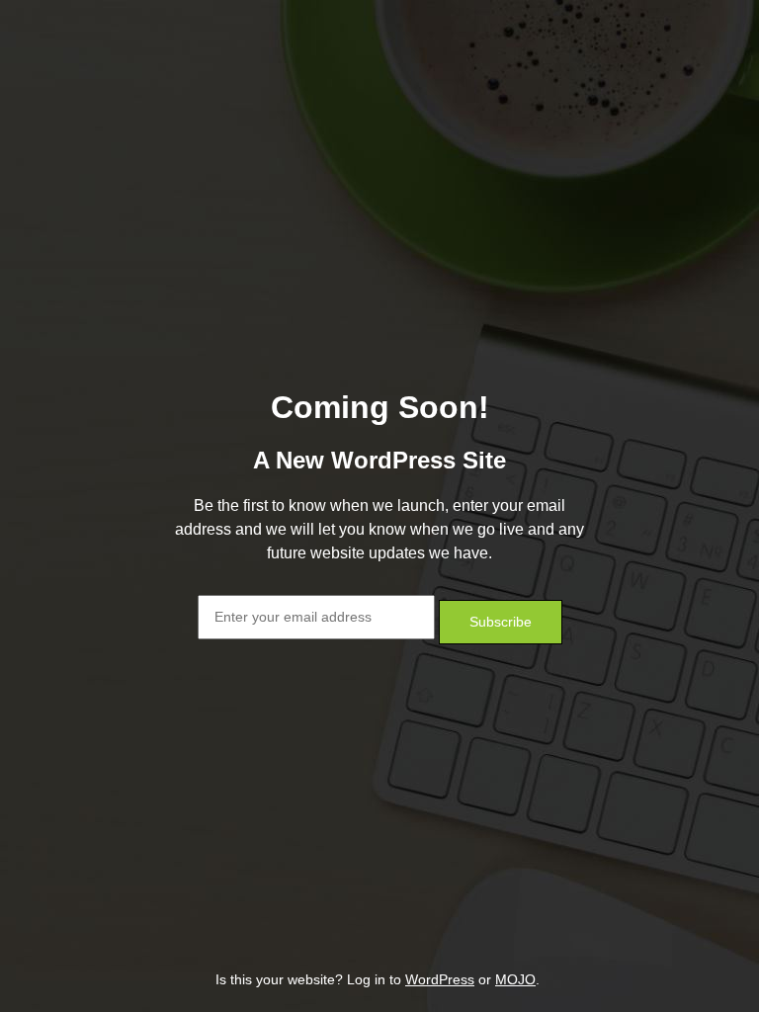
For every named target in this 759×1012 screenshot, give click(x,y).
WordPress (439, 979)
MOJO (515, 979)
